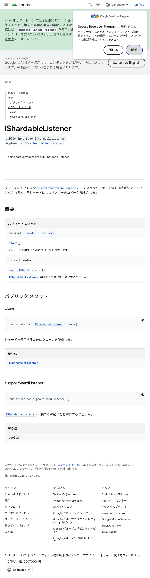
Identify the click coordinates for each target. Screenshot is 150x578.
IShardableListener (38, 233)
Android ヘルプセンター (116, 494)
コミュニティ (38, 555)
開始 (134, 50)
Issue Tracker (109, 532)
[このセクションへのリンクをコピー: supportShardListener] (47, 383)
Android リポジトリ (17, 494)
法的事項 (56, 555)
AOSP (8, 82)
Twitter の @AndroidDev (68, 500)
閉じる (113, 50)
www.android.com (113, 513)
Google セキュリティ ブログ (70, 513)
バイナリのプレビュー (18, 513)
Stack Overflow (111, 525)
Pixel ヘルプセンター (114, 500)
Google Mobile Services (116, 519)
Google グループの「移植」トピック (74, 539)
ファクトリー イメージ (19, 519)
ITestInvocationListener (43, 143)
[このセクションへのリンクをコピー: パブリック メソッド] (52, 297)
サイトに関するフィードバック (122, 555)
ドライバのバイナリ (17, 525)
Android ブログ (62, 507)
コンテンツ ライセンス (71, 464)
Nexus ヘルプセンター (115, 507)
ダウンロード (13, 507)
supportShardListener (25, 270)
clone (13, 243)
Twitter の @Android (65, 494)
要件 (7, 500)
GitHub (9, 532)
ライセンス (72, 555)
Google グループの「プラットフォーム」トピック (74, 521)
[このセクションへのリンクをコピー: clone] (18, 308)
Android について (16, 555)
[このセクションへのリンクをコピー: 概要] (18, 209)
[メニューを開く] (6, 4)
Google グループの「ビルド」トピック (74, 530)
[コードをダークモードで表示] (142, 320)
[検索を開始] (90, 4)
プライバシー (91, 555)
